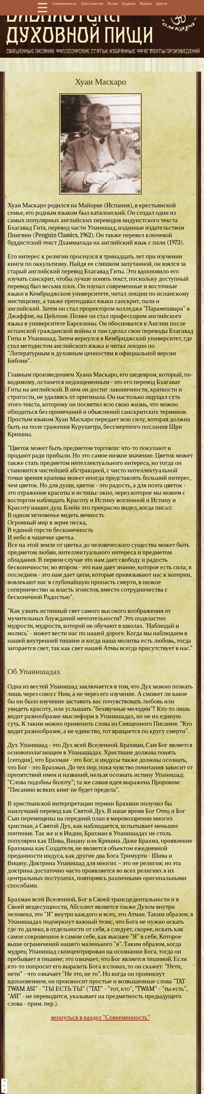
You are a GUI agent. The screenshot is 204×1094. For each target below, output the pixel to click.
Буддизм (128, 4)
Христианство (92, 4)
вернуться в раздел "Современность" (100, 1017)
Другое (161, 4)
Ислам (113, 4)
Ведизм (146, 4)
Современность (64, 4)
